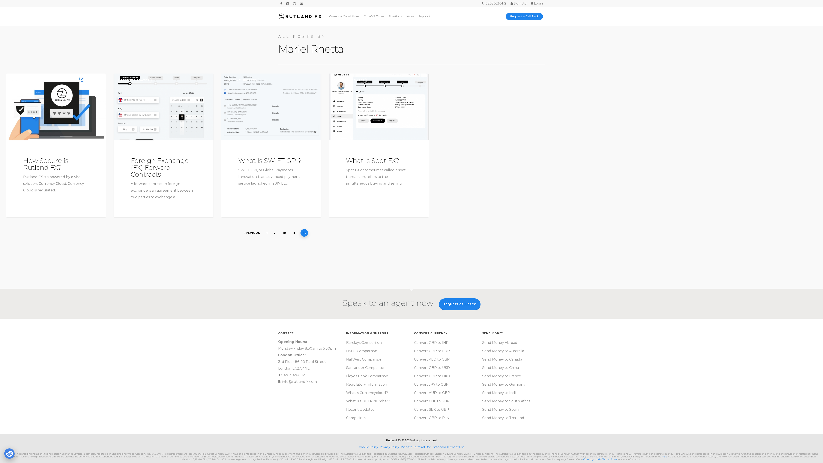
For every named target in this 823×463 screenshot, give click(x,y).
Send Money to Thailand (503, 418)
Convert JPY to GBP (431, 384)
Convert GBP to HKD (432, 376)
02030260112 (495, 3)
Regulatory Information (366, 384)
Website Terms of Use (416, 447)
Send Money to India (500, 393)
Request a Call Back (524, 16)
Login (538, 3)
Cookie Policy (369, 447)
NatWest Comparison (364, 359)
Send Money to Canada (502, 359)
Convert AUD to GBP (432, 393)
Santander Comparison (366, 368)
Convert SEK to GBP (431, 409)
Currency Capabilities (344, 16)
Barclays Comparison (364, 343)
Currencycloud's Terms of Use (600, 459)
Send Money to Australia (503, 351)
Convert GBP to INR (431, 343)
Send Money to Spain (500, 409)
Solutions (395, 16)
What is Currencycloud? (367, 393)
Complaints (355, 418)
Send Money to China (500, 368)
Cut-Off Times (374, 16)
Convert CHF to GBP (431, 401)
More (410, 16)
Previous (252, 233)
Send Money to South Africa (506, 401)
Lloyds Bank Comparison (367, 376)
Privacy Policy (390, 447)
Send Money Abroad (499, 343)
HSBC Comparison (361, 351)
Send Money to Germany (503, 384)
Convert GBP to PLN (431, 418)
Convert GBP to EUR (432, 351)
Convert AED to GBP (432, 359)
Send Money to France (501, 376)
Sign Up (520, 3)
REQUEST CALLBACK (459, 304)
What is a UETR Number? (368, 401)
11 (294, 233)
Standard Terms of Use (448, 447)
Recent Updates (27, 80)
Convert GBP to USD (432, 368)
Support (424, 16)
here (664, 456)
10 (284, 233)
